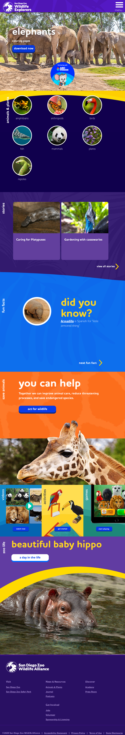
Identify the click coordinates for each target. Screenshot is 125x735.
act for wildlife (37, 409)
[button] (119, 6)
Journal (49, 691)
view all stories (106, 266)
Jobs (48, 710)
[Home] (18, 6)
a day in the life (30, 557)
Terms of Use (95, 733)
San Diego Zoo (13, 687)
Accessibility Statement (55, 733)
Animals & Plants (54, 687)
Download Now (23, 48)
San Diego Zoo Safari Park (18, 691)
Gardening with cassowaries (83, 240)
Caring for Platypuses (30, 240)
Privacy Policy (78, 733)
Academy (89, 687)
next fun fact (88, 363)
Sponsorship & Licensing (58, 719)
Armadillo (67, 321)
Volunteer (50, 715)
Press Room (91, 691)
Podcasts (50, 696)
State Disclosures (114, 733)
